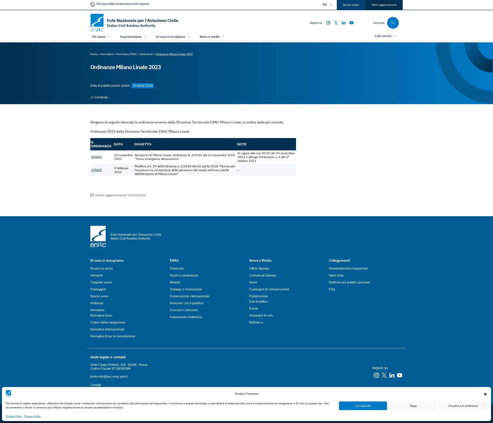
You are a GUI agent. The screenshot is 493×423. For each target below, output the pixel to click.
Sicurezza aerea (101, 268)
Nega (413, 405)
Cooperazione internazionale (190, 296)
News (253, 282)
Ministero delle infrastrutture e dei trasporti (122, 3)
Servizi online (351, 4)
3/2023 (96, 157)
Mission (175, 282)
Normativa (97, 310)
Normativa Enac (101, 315)
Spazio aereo (99, 296)
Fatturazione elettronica (186, 317)
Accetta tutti (363, 405)
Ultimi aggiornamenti (384, 4)
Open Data (336, 275)
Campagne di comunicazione (269, 289)
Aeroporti (96, 275)
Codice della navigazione (107, 322)
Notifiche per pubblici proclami (349, 282)
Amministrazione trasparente (348, 268)
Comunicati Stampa (262, 275)
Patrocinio (177, 268)
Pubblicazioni (258, 296)
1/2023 (96, 170)
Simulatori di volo (261, 315)
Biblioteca (256, 322)
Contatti (95, 385)
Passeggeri (98, 289)
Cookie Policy (14, 416)
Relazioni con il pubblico (187, 303)
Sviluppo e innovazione (186, 289)
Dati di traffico (258, 301)
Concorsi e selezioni (184, 310)
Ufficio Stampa (259, 268)
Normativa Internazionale (107, 329)
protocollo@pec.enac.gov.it (108, 376)
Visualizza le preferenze (463, 405)
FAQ (332, 289)
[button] (485, 394)
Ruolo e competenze (184, 275)
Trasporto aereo (101, 282)
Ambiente (96, 303)
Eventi (253, 308)
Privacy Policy (32, 416)
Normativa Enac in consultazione (112, 336)
